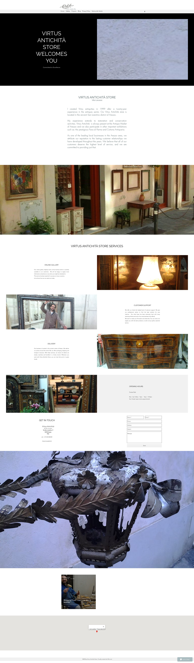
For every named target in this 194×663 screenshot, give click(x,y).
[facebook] (145, 11)
